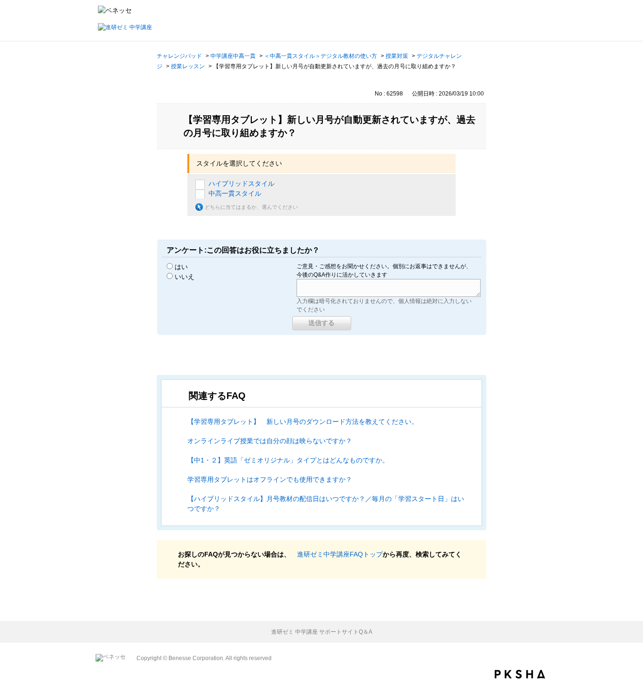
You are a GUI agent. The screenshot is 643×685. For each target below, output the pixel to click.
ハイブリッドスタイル (241, 183)
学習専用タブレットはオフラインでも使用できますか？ (269, 479)
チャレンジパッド (179, 56)
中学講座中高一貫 (233, 56)
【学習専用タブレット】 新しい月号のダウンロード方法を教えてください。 (302, 421)
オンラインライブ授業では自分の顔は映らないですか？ (269, 441)
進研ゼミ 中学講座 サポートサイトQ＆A (321, 632)
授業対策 (397, 56)
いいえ (184, 276)
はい (181, 267)
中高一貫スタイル (235, 193)
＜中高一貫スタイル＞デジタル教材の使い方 (320, 56)
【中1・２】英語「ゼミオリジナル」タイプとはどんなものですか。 (288, 460)
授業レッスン (188, 66)
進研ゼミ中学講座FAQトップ (340, 554)
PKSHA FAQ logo (520, 674)
